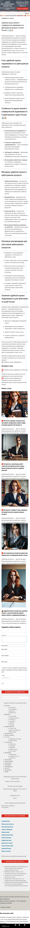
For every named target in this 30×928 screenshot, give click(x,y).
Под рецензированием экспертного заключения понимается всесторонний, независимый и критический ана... (16, 884)
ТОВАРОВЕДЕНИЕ (9, 766)
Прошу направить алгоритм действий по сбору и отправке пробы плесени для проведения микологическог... (16, 868)
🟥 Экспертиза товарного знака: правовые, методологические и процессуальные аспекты (14, 512)
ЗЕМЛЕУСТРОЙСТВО (9, 735)
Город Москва (6, 821)
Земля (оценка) (13, 740)
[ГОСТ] (15, 798)
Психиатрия (12, 719)
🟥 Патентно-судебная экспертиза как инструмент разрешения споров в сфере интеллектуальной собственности (14, 423)
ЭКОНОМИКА (8, 765)
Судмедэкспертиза (14, 718)
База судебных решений (20, 856)
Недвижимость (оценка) (8, 18)
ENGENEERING (8, 752)
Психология (12, 721)
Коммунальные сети (14, 756)
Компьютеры (12, 744)
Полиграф (11, 725)
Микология (12, 711)
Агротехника (12, 707)
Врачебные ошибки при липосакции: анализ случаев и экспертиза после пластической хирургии (13, 358)
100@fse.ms (22, 6)
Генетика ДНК (12, 716)
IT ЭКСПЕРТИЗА (8, 742)
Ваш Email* (4, 645)
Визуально (3, 635)
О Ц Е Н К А (7, 737)
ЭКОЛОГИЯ (7, 705)
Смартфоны (12, 747)
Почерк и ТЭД (12, 728)
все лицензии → (6, 807)
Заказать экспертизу (22, 8)
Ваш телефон (5, 655)
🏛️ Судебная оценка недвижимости (12, 362)
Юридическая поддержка (15, 692)
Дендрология (12, 712)
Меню (27, 13)
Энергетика (12, 758)
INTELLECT (7, 768)
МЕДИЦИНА (7, 714)
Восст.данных (12, 751)
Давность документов (14, 730)
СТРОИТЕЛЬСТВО (9, 733)
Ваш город (4, 661)
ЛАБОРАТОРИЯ (8, 770)
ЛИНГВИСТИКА (8, 763)
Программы (12, 746)
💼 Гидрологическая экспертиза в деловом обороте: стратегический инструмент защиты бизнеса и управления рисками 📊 (14, 613)
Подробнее (3, 923)
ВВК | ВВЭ (11, 723)
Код (5, 635)
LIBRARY (6, 772)
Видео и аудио (12, 732)
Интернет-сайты (13, 749)
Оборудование (12, 754)
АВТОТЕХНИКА (8, 759)
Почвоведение (13, 709)
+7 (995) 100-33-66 (22, 4)
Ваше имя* (4, 649)
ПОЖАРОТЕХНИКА (9, 761)
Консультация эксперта (15, 861)
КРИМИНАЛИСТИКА (9, 726)
